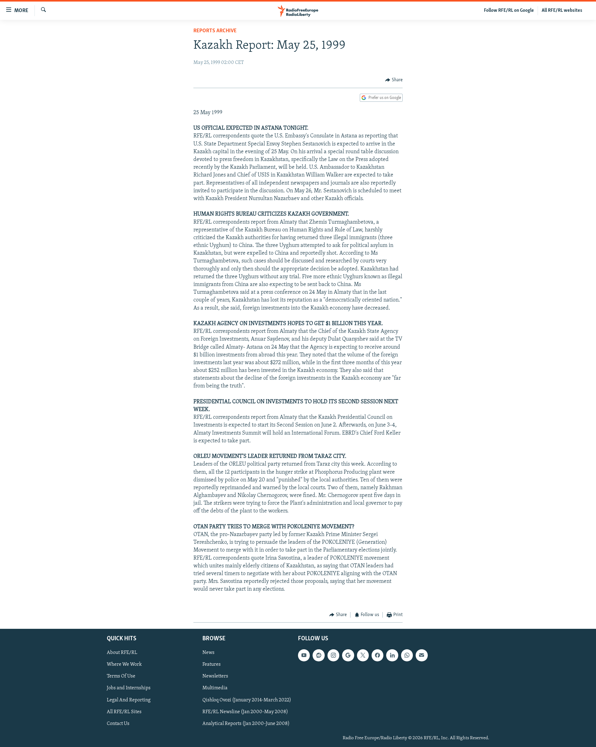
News (208, 653)
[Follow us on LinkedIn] (392, 655)
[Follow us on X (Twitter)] (363, 655)
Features (211, 664)
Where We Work (124, 664)
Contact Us (118, 723)
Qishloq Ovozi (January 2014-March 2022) (246, 700)
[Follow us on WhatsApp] (407, 655)
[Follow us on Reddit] (318, 655)
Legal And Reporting (129, 700)
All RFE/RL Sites (124, 711)
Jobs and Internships (129, 688)
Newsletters (215, 676)
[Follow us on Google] (348, 655)
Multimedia (215, 688)
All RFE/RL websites (562, 10)
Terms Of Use (121, 676)
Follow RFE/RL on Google (509, 10)
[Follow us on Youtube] (304, 655)
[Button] (394, 80)
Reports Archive (215, 31)
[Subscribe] (421, 655)
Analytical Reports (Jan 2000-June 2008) (246, 723)
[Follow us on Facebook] (377, 655)
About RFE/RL (122, 653)
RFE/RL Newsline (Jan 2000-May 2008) (245, 711)
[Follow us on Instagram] (333, 655)
